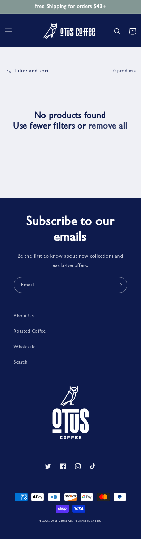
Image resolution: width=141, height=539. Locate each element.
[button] (8, 31)
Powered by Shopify (88, 520)
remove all (108, 126)
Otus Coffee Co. (62, 520)
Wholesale (24, 347)
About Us (24, 316)
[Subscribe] (119, 285)
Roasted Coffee (30, 331)
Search (21, 362)
